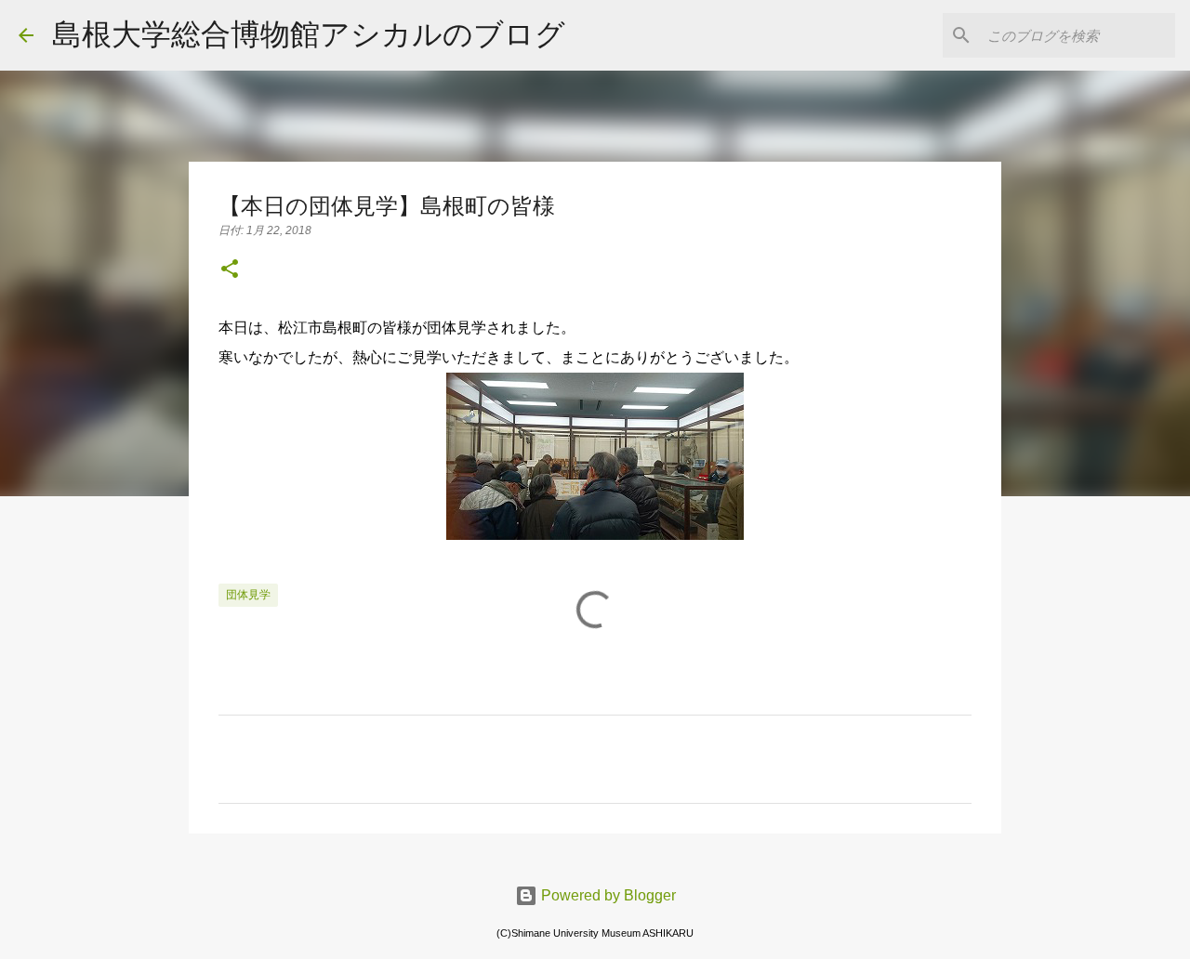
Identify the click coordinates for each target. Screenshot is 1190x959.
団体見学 (248, 594)
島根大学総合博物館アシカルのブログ (308, 34)
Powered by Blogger (606, 895)
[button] (229, 270)
